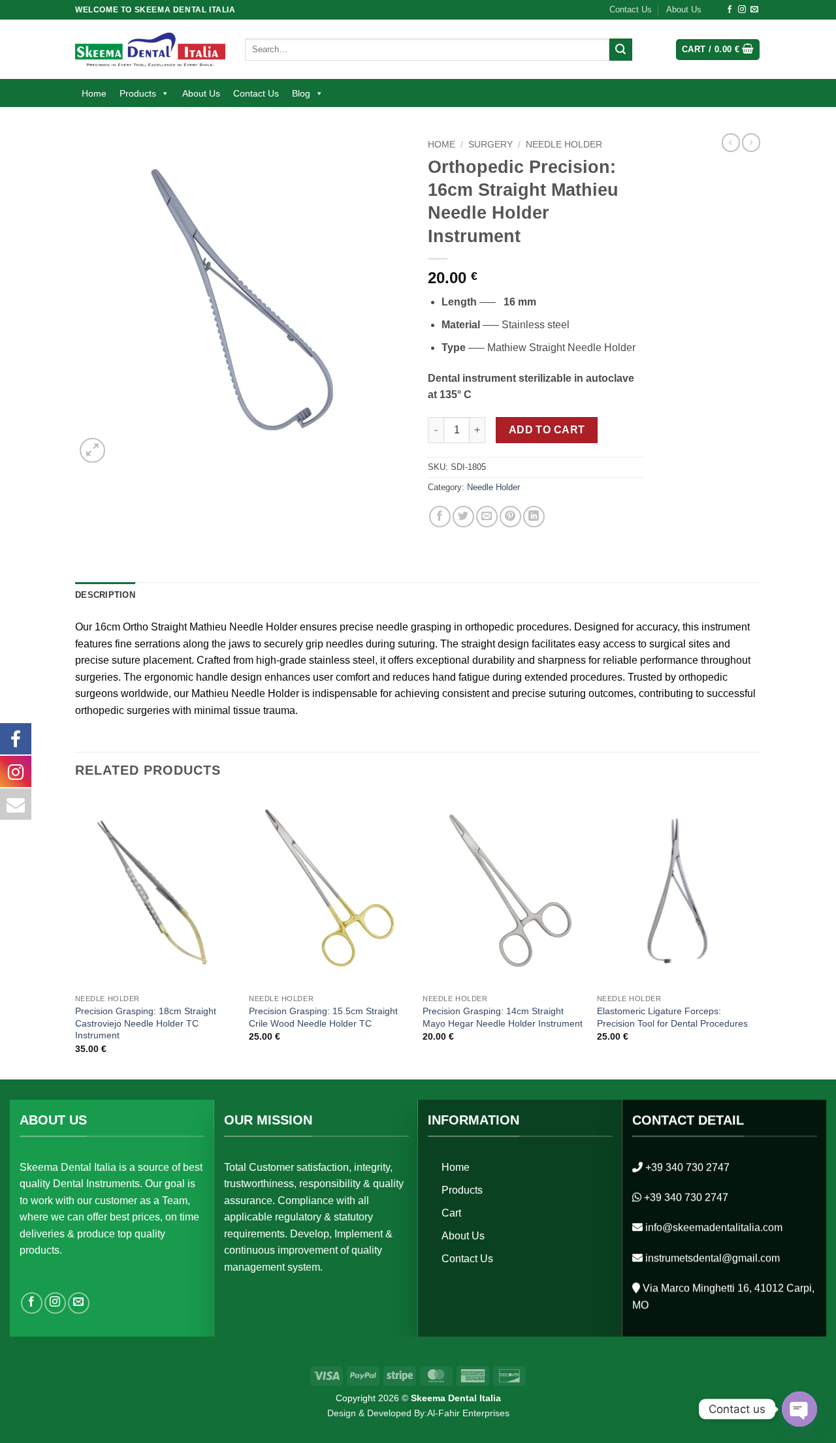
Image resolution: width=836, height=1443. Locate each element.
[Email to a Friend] (487, 516)
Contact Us (630, 9)
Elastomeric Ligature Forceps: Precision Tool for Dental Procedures (672, 1017)
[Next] (757, 935)
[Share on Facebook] (440, 516)
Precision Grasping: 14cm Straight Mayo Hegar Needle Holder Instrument (503, 1017)
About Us (683, 9)
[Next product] (731, 142)
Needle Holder (564, 144)
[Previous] (76, 935)
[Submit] (620, 50)
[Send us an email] (754, 9)
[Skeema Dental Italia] (150, 49)
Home (94, 93)
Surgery (490, 144)
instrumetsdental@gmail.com (712, 1258)
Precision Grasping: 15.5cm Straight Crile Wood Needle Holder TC (323, 1017)
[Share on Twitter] (463, 516)
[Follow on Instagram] (742, 9)
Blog (301, 93)
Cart (451, 1212)
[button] (718, 50)
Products (138, 93)
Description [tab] (105, 595)
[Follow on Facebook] (729, 9)
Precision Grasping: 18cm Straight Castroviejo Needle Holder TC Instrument (145, 1023)
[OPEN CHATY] (799, 1409)
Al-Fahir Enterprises (468, 1413)
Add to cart (547, 429)
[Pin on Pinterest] (510, 516)
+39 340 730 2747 (687, 1167)
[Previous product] (751, 142)
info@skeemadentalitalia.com (713, 1227)
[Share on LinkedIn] (534, 516)
